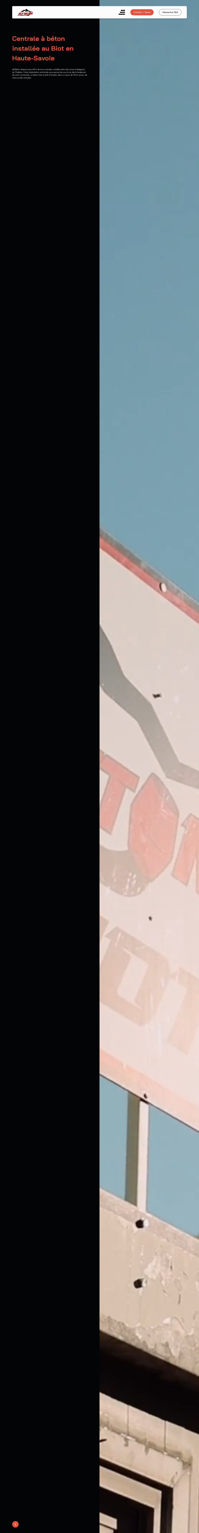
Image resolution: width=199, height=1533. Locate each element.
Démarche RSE (170, 12)
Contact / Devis (142, 12)
